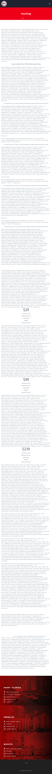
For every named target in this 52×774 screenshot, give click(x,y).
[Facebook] (25, 763)
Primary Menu (49, 4)
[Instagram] (26, 763)
